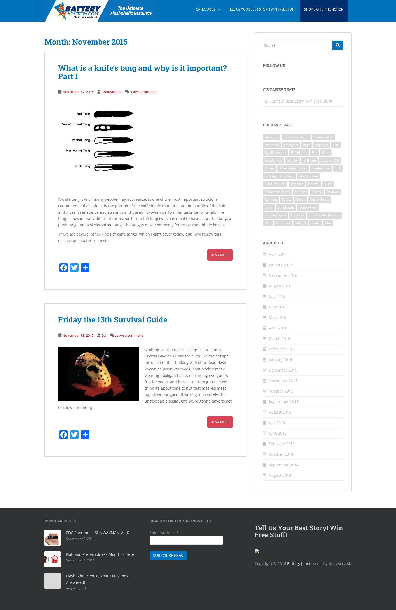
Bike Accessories (296, 137)
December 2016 (283, 275)
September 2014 (283, 464)
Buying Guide (324, 137)
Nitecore (296, 184)
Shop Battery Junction (323, 9)
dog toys (321, 144)
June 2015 (278, 433)
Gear (326, 152)
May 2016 (277, 317)
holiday (292, 160)
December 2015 (283, 370)
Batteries (272, 137)
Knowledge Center (293, 168)
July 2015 (277, 422)
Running (271, 199)
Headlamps (273, 160)
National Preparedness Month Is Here (100, 554)
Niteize (313, 184)
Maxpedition (308, 176)
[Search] (337, 45)
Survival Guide (275, 215)
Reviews (333, 191)
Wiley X (300, 223)
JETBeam (309, 160)
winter (315, 223)
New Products (275, 184)
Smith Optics (319, 199)
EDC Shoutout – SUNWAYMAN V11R (98, 532)
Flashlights (299, 152)
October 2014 (281, 454)
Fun (314, 152)
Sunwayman (308, 207)
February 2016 (282, 349)
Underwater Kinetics (324, 215)
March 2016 (279, 338)
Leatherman (321, 168)
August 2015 (280, 412)
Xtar (328, 223)
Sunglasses (285, 207)
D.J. (104, 335)
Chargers (291, 144)
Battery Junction (301, 563)
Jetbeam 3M (330, 160)
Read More (220, 255)
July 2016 (277, 296)
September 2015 (283, 401)
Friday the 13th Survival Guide (112, 320)
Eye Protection (275, 152)
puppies (301, 191)
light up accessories (279, 176)
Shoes (300, 199)
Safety (286, 199)
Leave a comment (143, 91)
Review (316, 191)
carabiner (272, 144)
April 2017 (278, 254)
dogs (306, 144)
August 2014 (280, 475)
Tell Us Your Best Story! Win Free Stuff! (262, 9)
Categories (205, 9)
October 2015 (281, 391)
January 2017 (280, 264)
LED (338, 168)
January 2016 (280, 359)
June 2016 (278, 306)
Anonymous (111, 91)
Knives (270, 168)
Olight (328, 184)
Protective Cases (277, 191)
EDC (336, 144)
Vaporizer (283, 223)
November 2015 (283, 380)
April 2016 (278, 327)
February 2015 (282, 443)
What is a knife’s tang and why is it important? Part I (142, 72)
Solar (269, 207)
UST (268, 223)
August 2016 (280, 285)
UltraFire (297, 215)
